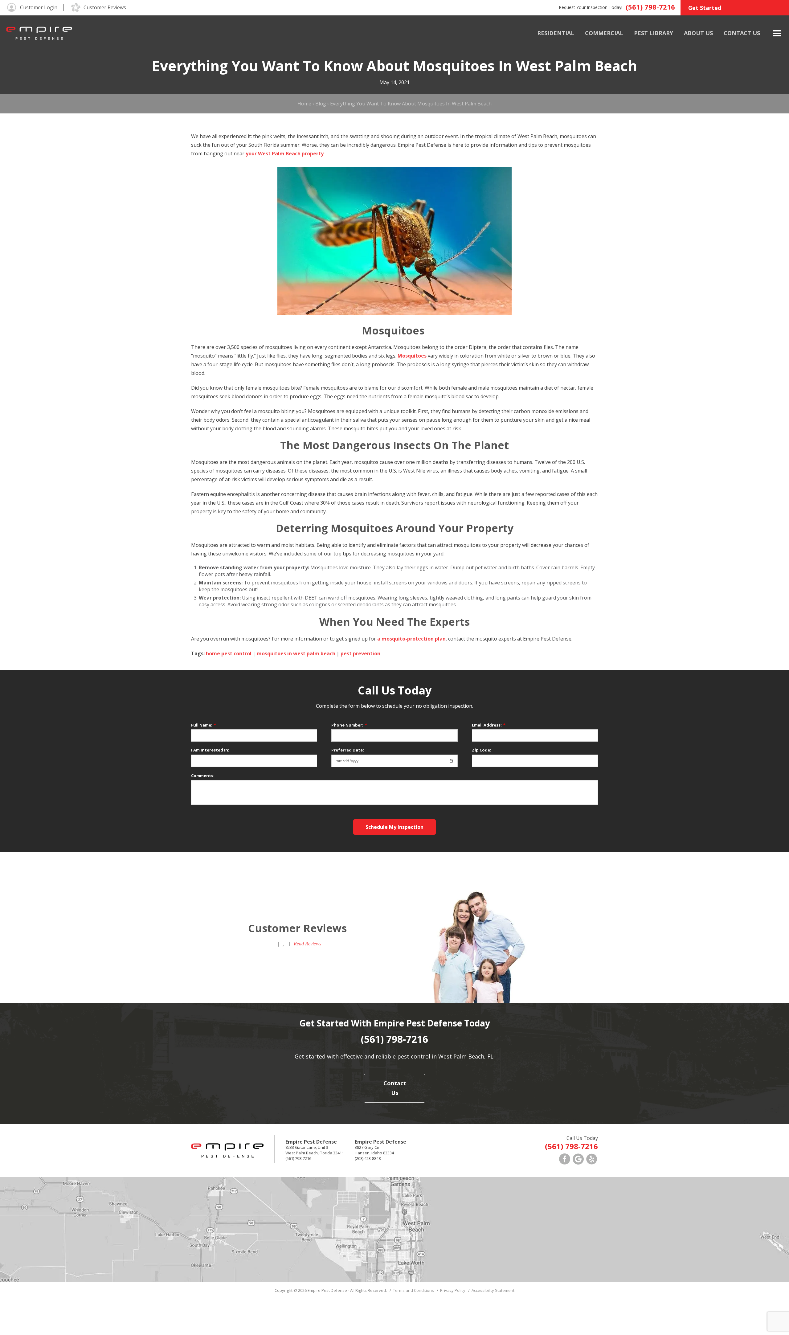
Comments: (203, 775)
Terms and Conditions (413, 1290)
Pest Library (653, 33)
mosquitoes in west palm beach (296, 653)
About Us (698, 33)
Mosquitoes (412, 355)
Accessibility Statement (493, 1290)
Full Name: (203, 725)
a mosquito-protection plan (411, 638)
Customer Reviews (105, 7)
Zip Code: (481, 750)
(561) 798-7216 (650, 6)
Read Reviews (307, 943)
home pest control (228, 653)
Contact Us (742, 33)
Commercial (604, 33)
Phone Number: (348, 725)
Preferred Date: (347, 750)
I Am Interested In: (210, 750)
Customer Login (38, 7)
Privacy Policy (452, 1290)
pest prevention (360, 653)
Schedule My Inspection (394, 827)
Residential (555, 33)
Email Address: (488, 725)
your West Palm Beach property (285, 153)
